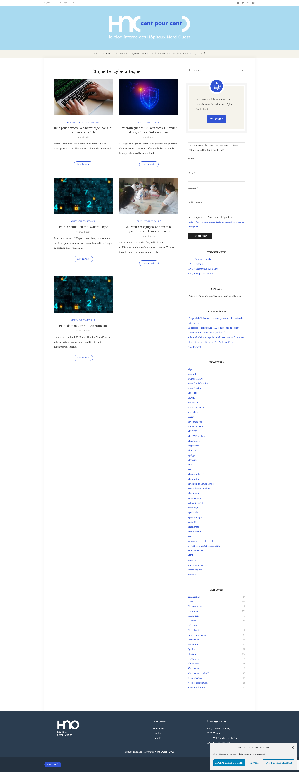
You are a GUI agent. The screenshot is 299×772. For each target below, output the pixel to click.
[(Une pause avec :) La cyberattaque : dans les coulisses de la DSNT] (83, 114)
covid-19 (193, 412)
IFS (190, 464)
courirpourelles (197, 407)
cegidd (192, 374)
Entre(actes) (195, 441)
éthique (193, 574)
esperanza (194, 445)
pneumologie (195, 517)
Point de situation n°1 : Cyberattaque (83, 326)
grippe (192, 455)
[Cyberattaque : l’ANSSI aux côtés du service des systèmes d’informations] (149, 114)
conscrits (193, 402)
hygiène (193, 460)
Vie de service (195, 678)
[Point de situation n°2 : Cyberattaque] (83, 213)
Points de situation (197, 635)
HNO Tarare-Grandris (199, 259)
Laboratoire (195, 479)
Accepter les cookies (229, 762)
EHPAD (193, 431)
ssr (190, 536)
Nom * (191, 173)
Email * (191, 158)
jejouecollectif (196, 474)
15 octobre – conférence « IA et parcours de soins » (214, 327)
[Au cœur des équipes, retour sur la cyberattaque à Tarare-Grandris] (149, 213)
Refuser (254, 762)
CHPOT (193, 393)
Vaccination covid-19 (198, 673)
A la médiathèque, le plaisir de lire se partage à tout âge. (216, 337)
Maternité (194, 493)
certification (195, 388)
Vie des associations (198, 682)
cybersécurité (196, 426)
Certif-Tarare (196, 378)
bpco (191, 369)
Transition (193, 663)
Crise (140, 122)
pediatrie (193, 512)
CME (192, 398)
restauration (195, 531)
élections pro (195, 569)
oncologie (194, 507)
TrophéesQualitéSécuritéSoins (204, 546)
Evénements (160, 53)
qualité (192, 522)
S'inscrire (216, 119)
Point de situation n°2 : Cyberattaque (83, 227)
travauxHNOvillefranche (202, 541)
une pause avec (196, 550)
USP (191, 555)
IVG (191, 469)
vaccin (192, 560)
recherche (194, 526)
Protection (193, 644)
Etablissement (195, 202)
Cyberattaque (75, 122)
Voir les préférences (278, 762)
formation (194, 450)
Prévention (181, 53)
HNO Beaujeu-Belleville (200, 273)
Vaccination (194, 668)
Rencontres (102, 53)
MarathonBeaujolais (199, 488)
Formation (193, 616)
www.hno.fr (52, 764)
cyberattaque (195, 422)
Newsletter (67, 3)
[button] (292, 747)
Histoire (121, 53)
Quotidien (139, 53)
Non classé (193, 630)
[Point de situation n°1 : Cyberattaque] (83, 312)
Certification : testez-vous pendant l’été (208, 332)
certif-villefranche (198, 383)
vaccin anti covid (198, 565)
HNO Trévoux (195, 264)
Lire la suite (85, 164)
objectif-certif (196, 503)
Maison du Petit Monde (201, 483)
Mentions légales (133, 751)
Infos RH (192, 625)
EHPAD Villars (197, 436)
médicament (195, 498)
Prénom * (193, 188)
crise (191, 417)
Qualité (200, 53)
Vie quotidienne (196, 687)
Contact (49, 3)
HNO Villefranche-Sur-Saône (203, 268)
